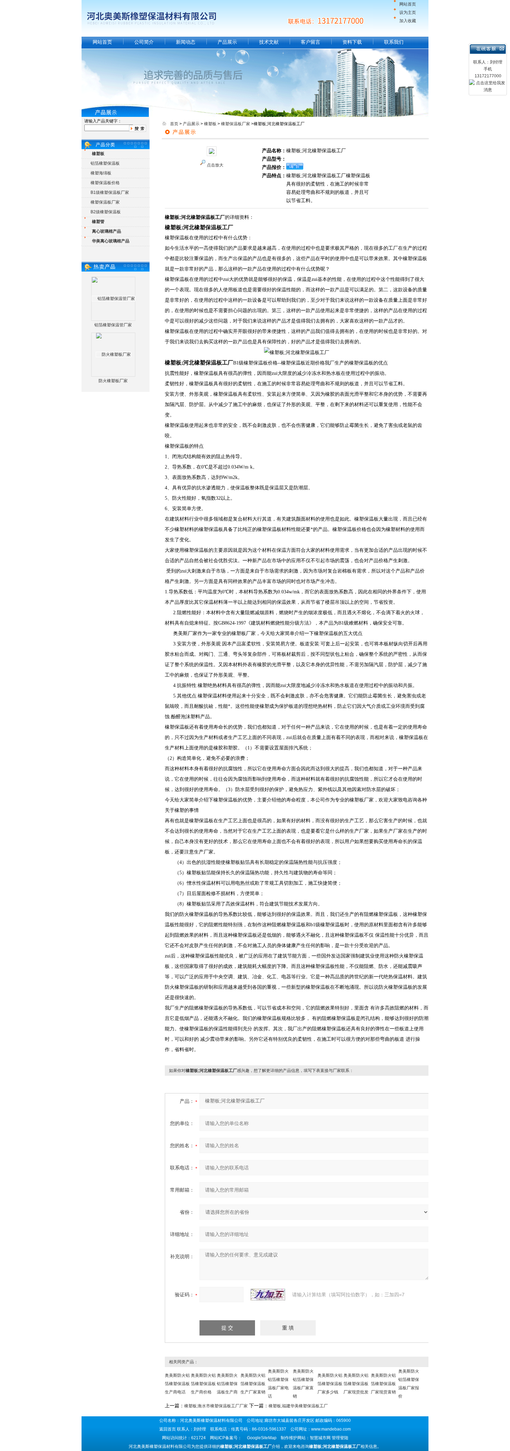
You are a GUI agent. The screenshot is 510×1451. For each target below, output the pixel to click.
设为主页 (407, 12)
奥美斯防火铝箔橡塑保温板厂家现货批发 (355, 1383)
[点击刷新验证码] (267, 1294)
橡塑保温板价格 (105, 182)
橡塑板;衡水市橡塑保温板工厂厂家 (216, 1405)
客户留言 (310, 42)
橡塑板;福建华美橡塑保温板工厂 (298, 1405)
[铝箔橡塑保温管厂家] (113, 298)
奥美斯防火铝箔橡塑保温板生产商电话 (177, 1383)
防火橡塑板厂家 (113, 380)
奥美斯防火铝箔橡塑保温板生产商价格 (203, 1383)
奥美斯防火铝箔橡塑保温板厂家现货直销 (383, 1383)
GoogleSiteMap (262, 1437)
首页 (174, 123)
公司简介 (144, 42)
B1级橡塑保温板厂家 (110, 192)
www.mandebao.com (331, 1429)
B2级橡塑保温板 (106, 211)
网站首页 (407, 4)
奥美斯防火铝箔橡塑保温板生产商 (227, 1383)
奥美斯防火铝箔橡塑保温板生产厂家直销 (252, 1383)
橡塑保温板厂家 (105, 202)
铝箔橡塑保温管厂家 (113, 325)
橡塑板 (210, 123)
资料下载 (352, 42)
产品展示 (227, 42)
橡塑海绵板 (101, 173)
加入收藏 (407, 20)
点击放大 (215, 165)
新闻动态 (185, 42)
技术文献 (269, 42)
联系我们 (393, 42)
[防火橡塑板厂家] (113, 354)
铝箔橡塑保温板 (105, 163)
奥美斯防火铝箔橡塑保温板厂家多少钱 (329, 1383)
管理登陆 (340, 1437)
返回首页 (167, 1429)
